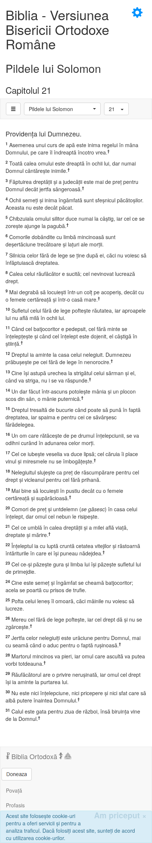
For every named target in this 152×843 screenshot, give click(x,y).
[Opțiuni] (13, 109)
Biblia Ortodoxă (34, 756)
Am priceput (120, 815)
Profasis (15, 805)
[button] (62, 109)
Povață (14, 790)
